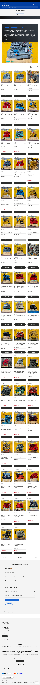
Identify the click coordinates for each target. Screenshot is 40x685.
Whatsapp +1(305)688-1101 (7, 630)
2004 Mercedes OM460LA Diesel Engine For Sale (33, 259)
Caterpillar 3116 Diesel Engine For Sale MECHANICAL (32, 174)
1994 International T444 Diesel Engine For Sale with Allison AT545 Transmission (6, 428)
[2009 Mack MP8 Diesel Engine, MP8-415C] (33, 418)
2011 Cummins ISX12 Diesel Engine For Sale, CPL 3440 (6, 115)
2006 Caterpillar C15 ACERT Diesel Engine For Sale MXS (19, 231)
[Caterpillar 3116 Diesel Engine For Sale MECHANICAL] (33, 164)
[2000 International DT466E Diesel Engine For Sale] (20, 193)
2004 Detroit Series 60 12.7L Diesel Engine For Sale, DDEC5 (6, 486)
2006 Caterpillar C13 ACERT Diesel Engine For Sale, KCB (33, 144)
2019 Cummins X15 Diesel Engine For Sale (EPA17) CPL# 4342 (19, 288)
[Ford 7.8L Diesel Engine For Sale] (6, 250)
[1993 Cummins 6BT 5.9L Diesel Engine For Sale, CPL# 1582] (33, 77)
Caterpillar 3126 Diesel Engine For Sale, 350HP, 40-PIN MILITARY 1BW (6, 457)
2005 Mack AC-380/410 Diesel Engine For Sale (5, 400)
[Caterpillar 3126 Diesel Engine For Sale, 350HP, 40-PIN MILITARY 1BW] (6, 447)
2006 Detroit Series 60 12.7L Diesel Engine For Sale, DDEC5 (20, 428)
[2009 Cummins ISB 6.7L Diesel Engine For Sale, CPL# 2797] (6, 505)
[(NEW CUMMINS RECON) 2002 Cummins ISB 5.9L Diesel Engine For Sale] (33, 362)
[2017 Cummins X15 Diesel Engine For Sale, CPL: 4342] (33, 222)
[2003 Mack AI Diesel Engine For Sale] (6, 307)
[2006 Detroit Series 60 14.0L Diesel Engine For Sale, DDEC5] (20, 476)
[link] (8, 557)
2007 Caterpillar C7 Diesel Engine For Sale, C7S (33, 344)
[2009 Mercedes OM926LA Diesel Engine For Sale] (20, 447)
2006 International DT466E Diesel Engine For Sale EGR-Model (6, 288)
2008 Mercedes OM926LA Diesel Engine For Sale (19, 372)
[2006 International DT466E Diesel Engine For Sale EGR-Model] (6, 278)
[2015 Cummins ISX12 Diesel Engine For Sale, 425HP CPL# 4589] (6, 135)
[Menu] (38, 4)
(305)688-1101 (6, 628)
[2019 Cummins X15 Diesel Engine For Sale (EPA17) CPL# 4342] (20, 278)
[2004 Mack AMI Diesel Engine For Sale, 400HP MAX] (6, 77)
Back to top (20, 615)
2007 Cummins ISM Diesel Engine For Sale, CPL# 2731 (6, 372)
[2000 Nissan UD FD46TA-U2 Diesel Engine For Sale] (33, 307)
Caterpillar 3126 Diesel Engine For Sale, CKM (18, 259)
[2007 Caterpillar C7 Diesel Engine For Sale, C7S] (33, 335)
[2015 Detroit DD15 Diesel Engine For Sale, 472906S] (33, 505)
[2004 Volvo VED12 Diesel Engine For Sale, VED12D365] (20, 390)
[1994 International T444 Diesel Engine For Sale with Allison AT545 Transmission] (6, 418)
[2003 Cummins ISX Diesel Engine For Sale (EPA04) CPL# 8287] (20, 505)
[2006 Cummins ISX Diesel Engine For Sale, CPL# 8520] (20, 164)
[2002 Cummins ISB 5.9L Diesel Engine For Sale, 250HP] (6, 335)
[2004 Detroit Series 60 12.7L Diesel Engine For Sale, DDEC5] (6, 476)
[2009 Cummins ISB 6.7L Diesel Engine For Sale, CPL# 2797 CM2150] (33, 476)
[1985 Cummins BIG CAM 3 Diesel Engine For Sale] (20, 307)
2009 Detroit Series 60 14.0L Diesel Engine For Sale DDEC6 (20, 145)
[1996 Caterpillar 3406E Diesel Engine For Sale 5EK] (6, 222)
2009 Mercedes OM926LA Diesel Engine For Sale (19, 456)
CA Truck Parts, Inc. (7, 680)
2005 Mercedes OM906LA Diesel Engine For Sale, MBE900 (19, 544)
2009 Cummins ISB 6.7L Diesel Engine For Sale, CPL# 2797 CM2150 (32, 486)
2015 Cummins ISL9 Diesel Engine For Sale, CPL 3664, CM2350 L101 (33, 288)
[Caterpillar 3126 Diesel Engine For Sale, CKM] (20, 250)
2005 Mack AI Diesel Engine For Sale (19, 86)
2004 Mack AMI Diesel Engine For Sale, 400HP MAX (6, 86)
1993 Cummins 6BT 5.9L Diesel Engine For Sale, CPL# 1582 (32, 87)
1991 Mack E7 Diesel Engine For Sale (6, 173)
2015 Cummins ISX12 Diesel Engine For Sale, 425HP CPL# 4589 (6, 145)
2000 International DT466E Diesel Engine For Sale (19, 202)
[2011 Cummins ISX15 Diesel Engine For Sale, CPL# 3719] (33, 447)
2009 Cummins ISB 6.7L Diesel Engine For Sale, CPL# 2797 (5, 515)
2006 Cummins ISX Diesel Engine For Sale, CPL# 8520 (19, 173)
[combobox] (20, 7)
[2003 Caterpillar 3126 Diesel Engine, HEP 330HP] (33, 193)
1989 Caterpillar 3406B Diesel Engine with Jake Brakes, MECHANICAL (5, 203)
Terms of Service (25, 682)
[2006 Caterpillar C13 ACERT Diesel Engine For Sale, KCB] (33, 135)
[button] (35, 4)
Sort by (3, 66)
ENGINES (4, 636)
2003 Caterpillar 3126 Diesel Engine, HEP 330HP (33, 202)
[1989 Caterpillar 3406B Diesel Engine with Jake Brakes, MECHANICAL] (6, 193)
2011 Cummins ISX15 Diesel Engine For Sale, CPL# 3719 (33, 456)
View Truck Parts (20, 661)
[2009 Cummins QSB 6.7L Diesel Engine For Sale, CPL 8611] (20, 106)
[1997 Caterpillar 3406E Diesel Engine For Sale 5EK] (33, 106)
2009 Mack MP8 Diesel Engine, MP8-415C (32, 427)
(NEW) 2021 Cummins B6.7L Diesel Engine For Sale (19, 344)
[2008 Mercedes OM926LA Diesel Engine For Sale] (20, 362)
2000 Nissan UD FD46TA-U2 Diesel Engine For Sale (33, 316)
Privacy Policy (8, 682)
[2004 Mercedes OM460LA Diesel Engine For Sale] (33, 250)
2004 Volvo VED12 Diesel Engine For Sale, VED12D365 (19, 400)
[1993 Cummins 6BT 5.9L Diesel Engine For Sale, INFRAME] (6, 534)
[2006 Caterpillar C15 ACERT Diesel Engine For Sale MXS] (20, 222)
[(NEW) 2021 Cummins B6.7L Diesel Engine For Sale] (20, 335)
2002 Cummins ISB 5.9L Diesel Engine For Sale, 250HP (5, 345)
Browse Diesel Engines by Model (12, 599)
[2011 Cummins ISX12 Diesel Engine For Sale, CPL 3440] (6, 106)
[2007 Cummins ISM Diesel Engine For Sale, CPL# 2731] (6, 362)
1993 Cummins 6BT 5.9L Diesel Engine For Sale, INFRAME (6, 544)
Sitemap (3, 682)
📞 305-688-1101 (20, 14)
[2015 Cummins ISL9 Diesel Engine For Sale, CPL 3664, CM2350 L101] (33, 278)
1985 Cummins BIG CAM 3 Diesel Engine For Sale (19, 316)
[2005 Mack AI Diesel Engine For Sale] (20, 77)
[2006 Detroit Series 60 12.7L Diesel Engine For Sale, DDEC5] (20, 418)
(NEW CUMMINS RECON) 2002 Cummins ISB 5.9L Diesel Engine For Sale (32, 372)
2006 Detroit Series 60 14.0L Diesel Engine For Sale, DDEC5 (20, 486)
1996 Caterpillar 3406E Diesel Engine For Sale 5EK (6, 231)
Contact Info (32, 682)
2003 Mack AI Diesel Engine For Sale (6, 316)
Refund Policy (14, 682)
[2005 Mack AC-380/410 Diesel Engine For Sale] (6, 390)
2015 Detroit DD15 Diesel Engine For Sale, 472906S (33, 515)
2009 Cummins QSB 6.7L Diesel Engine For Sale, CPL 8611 (19, 116)
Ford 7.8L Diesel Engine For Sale (6, 259)
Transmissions (9, 603)
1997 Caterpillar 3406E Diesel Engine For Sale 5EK (33, 115)
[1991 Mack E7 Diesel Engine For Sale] (6, 164)
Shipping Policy (19, 682)
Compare (27, 66)
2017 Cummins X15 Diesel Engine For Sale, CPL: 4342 (33, 231)
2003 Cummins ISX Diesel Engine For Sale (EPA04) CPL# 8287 (19, 515)
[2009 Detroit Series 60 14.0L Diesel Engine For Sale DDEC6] (20, 135)
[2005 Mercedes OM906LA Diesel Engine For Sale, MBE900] (20, 534)
